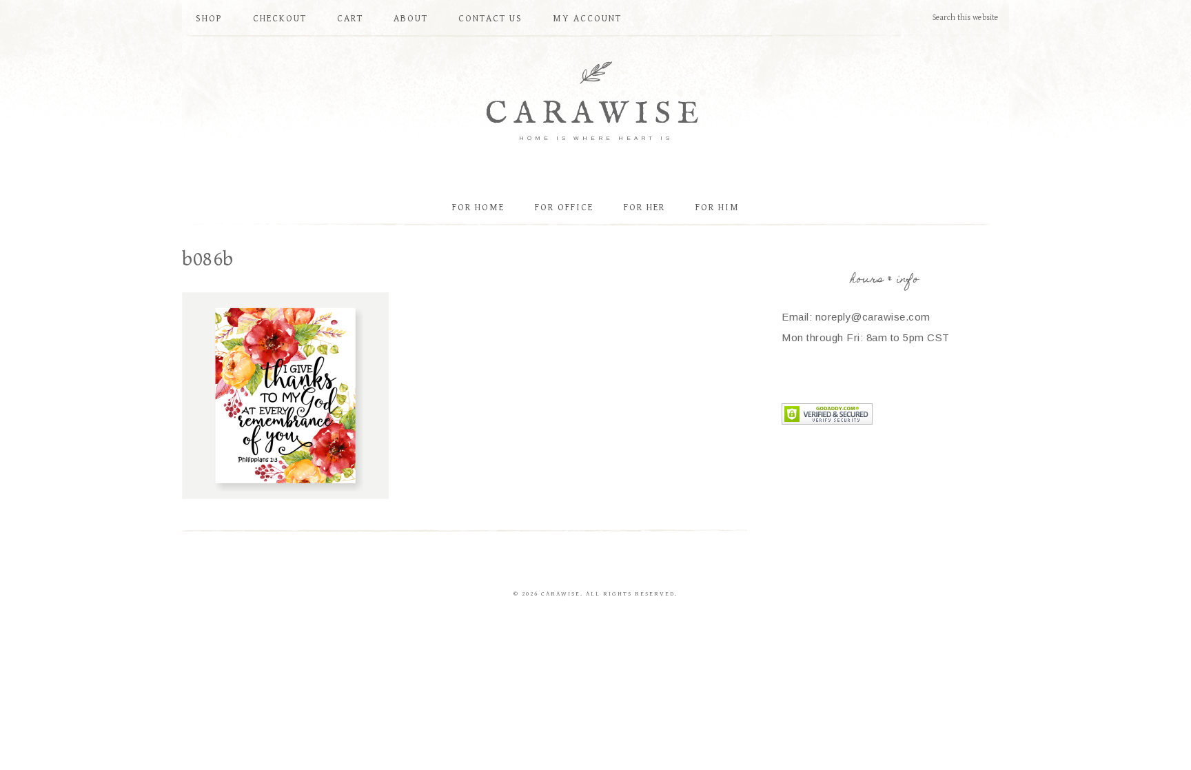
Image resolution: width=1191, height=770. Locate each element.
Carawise (595, 114)
